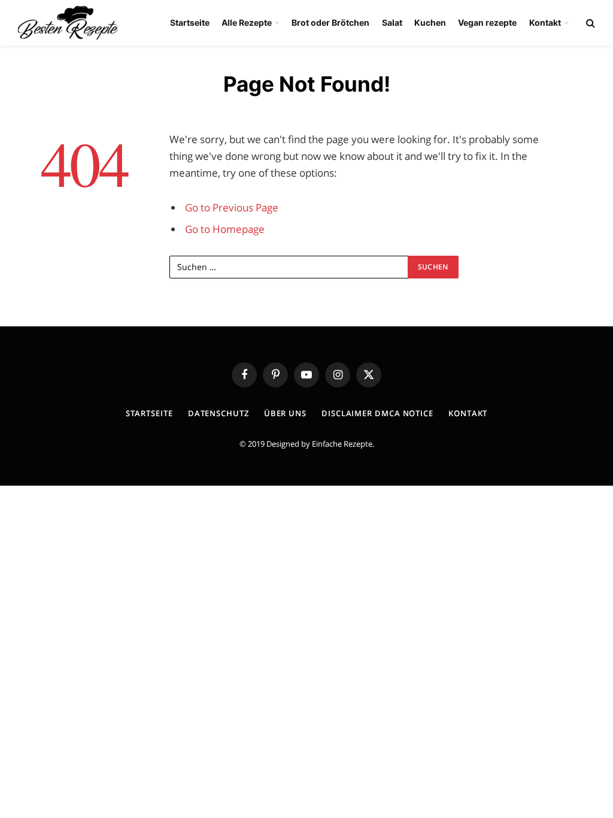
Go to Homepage (225, 229)
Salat (392, 22)
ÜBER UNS (285, 413)
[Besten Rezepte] (68, 23)
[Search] (589, 23)
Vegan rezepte (487, 22)
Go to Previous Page (231, 207)
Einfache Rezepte (342, 443)
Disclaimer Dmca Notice (377, 413)
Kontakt (545, 22)
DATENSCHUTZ (218, 413)
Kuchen (430, 22)
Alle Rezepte (246, 22)
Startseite (190, 22)
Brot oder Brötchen (330, 22)
